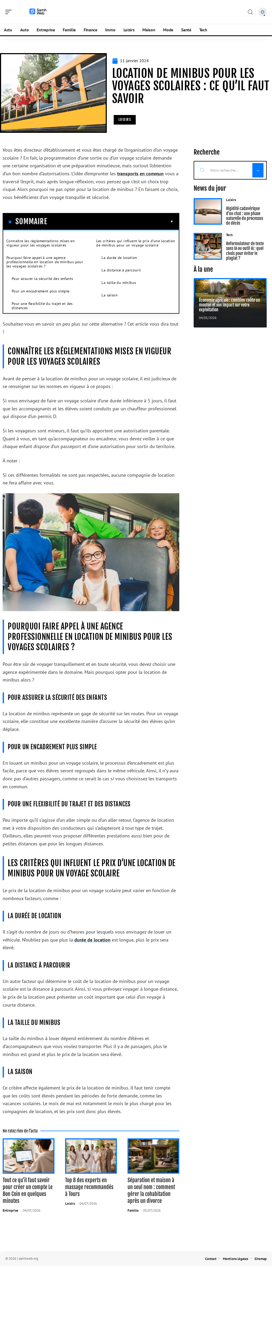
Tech (229, 235)
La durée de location (119, 257)
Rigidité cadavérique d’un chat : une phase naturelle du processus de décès (244, 216)
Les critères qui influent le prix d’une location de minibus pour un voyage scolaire (135, 243)
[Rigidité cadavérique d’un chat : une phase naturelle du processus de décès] (208, 211)
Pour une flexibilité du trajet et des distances (42, 305)
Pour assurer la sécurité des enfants (42, 278)
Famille (133, 1210)
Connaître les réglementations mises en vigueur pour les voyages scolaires (40, 243)
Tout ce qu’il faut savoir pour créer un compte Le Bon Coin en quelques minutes (28, 1190)
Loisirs (124, 119)
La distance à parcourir (121, 270)
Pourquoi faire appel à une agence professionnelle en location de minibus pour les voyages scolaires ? (44, 262)
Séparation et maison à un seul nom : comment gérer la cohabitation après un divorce (151, 1190)
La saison (109, 295)
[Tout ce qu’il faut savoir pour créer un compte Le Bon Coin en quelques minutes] (28, 1156)
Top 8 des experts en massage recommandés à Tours (89, 1187)
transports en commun (140, 174)
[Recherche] (250, 12)
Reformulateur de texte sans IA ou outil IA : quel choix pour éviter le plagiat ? (245, 251)
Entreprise (10, 1210)
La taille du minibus (118, 282)
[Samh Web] (38, 12)
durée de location (92, 940)
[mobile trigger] (9, 12)
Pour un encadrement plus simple (40, 291)
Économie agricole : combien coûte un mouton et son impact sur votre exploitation (229, 305)
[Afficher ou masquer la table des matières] (110, 221)
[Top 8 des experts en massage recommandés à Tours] (91, 1156)
